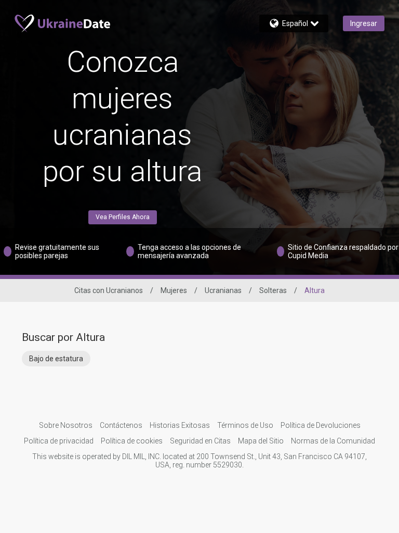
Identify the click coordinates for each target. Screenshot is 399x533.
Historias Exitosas (180, 425)
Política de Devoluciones (321, 425)
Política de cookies (132, 441)
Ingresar (363, 23)
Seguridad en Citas (200, 441)
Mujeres (174, 290)
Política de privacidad (59, 441)
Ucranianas (223, 290)
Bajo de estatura (56, 358)
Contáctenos (121, 425)
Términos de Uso (245, 425)
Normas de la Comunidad (333, 441)
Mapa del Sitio (261, 441)
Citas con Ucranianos (108, 290)
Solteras (273, 290)
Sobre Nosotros (65, 425)
